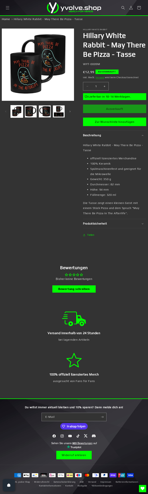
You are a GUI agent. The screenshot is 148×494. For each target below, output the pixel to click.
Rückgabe (82, 486)
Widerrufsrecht (41, 482)
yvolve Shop (24, 482)
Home (6, 19)
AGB (82, 482)
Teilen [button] (90, 234)
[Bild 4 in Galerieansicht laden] (59, 111)
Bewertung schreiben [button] (74, 289)
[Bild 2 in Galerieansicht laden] (31, 111)
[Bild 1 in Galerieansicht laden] (17, 111)
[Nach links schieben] (6, 111)
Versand (99, 77)
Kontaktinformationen (50, 486)
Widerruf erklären (74, 455)
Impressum (105, 482)
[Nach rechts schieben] (70, 111)
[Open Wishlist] (142, 488)
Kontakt (69, 486)
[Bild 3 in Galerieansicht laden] (45, 111)
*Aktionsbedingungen (102, 486)
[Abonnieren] (102, 417)
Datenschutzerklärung (64, 482)
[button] (8, 8)
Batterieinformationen (127, 482)
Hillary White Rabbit (95, 30)
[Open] (9, 485)
